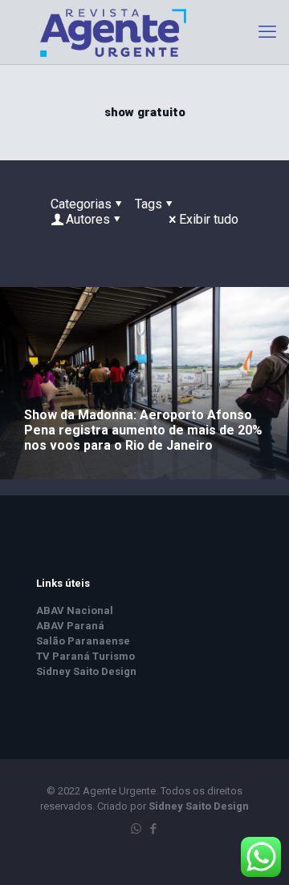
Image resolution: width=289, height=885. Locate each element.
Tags (148, 204)
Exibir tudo (208, 219)
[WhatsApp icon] (136, 829)
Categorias (81, 204)
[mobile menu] (267, 32)
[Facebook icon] (153, 829)
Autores (88, 219)
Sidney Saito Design (199, 806)
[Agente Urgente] (144, 32)
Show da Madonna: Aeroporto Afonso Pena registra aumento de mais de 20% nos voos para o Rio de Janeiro (143, 430)
